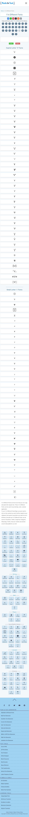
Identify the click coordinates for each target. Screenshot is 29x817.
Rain (24, 674)
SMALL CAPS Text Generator (8, 734)
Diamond (18, 619)
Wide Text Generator (6, 737)
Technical (18, 537)
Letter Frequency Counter (7, 774)
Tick (18, 577)
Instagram (18, 627)
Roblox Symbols (5, 783)
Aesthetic (5, 533)
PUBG (5, 632)
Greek (17, 657)
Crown (4, 560)
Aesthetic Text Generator (7, 718)
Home (2, 10)
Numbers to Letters (5, 802)
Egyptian (11, 657)
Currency (24, 533)
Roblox (17, 641)
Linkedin (18, 632)
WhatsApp (5, 636)
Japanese (11, 662)
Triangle (17, 615)
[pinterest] (24, 705)
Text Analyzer (4, 752)
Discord (24, 627)
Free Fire (24, 636)
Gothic (24, 657)
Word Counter (4, 762)
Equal (11, 603)
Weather (24, 683)
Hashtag (24, 581)
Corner (11, 555)
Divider (24, 565)
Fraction (18, 603)
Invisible (24, 561)
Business (24, 542)
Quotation (5, 581)
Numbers (5, 598)
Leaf (18, 692)
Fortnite (17, 636)
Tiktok (24, 632)
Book (21, 591)
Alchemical (4, 551)
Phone (17, 551)
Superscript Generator (6, 731)
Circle (5, 615)
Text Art (18, 546)
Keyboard (5, 577)
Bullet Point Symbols (6, 789)
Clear (17, 43)
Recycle (11, 551)
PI (14, 607)
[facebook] (4, 705)
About (14, 812)
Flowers (24, 537)
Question (11, 581)
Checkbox (18, 586)
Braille (11, 653)
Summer (24, 678)
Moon (11, 678)
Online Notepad (4, 755)
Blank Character (5, 759)
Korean (17, 662)
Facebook (5, 627)
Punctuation (4, 586)
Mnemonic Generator (6, 805)
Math (14, 595)
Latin (24, 662)
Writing (15, 574)
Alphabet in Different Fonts (7, 712)
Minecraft (5, 641)
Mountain (5, 687)
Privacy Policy (20, 812)
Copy (11, 43)
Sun (11, 674)
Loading (11, 560)
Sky (18, 674)
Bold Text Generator (6, 715)
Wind (11, 683)
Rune (21, 666)
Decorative (8, 591)
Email (14, 591)
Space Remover (5, 765)
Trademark (11, 586)
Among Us (11, 645)
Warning (11, 692)
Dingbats (18, 555)
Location (11, 687)
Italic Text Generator (6, 725)
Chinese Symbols (5, 786)
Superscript (24, 598)
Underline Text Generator (7, 740)
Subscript (5, 603)
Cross (24, 577)
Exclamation (17, 581)
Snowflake (18, 678)
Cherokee (5, 657)
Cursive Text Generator (6, 721)
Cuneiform (24, 653)
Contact (11, 812)
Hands (4, 542)
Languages (14, 650)
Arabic (4, 653)
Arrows (24, 615)
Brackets (11, 598)
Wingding (5, 555)
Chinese (17, 653)
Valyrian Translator (5, 808)
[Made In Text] (7, 4)
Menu (24, 555)
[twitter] (14, 705)
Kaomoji (17, 565)
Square (11, 615)
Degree (4, 537)
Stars (5, 674)
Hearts (17, 533)
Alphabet (11, 533)
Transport (18, 687)
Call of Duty (24, 641)
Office (24, 551)
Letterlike (24, 586)
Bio (17, 645)
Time (24, 546)
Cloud (5, 678)
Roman (24, 603)
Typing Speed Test (5, 796)
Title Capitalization (5, 768)
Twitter (11, 627)
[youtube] (19, 705)
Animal (17, 542)
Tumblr (11, 632)
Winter (4, 683)
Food (18, 560)
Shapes (15, 612)
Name (5, 565)
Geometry (18, 598)
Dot (5, 546)
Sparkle (11, 565)
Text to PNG (4, 746)
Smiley (11, 537)
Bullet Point (11, 577)
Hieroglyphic (5, 662)
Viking (8, 666)
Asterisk (11, 542)
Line (11, 619)
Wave (18, 683)
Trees (24, 687)
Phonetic (14, 666)
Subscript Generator (6, 728)
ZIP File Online (4, 749)
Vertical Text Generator (6, 771)
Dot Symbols (4, 780)
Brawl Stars (11, 641)
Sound (14, 569)
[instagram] (9, 705)
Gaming (11, 636)
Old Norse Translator (6, 799)
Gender (11, 546)
